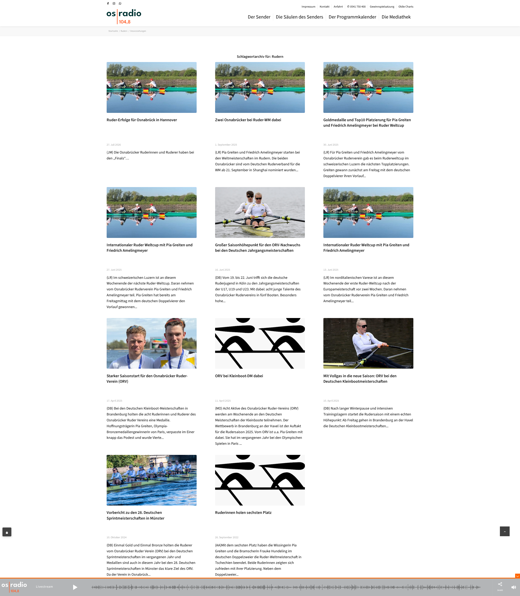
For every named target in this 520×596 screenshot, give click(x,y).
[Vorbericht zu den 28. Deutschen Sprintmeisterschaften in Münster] (152, 480)
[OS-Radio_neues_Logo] (124, 16)
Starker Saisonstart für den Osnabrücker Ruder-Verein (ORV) (147, 379)
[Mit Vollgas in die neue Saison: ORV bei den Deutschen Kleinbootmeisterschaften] (368, 343)
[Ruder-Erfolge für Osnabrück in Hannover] (152, 87)
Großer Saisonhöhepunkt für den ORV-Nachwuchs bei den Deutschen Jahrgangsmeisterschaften (257, 248)
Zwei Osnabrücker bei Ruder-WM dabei (248, 120)
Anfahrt (338, 7)
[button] (75, 587)
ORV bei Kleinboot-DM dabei (239, 376)
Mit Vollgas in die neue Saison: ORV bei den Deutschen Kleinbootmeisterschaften (359, 379)
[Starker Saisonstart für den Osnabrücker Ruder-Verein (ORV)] (152, 343)
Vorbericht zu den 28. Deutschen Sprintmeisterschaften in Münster (135, 515)
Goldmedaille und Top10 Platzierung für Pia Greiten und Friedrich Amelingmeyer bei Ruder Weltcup (367, 123)
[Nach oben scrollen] (505, 531)
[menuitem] (309, 6)
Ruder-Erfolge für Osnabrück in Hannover (142, 120)
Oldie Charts (406, 7)
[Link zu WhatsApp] (120, 3)
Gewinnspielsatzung (382, 7)
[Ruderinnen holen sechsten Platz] (260, 480)
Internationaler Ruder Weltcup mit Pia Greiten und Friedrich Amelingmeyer (150, 248)
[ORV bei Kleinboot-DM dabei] (260, 343)
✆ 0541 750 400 (356, 7)
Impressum (308, 7)
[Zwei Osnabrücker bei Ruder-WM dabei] (260, 87)
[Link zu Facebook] (108, 3)
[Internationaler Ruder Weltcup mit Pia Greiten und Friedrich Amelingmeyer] (152, 212)
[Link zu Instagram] (114, 3)
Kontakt (324, 7)
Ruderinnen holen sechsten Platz (243, 512)
